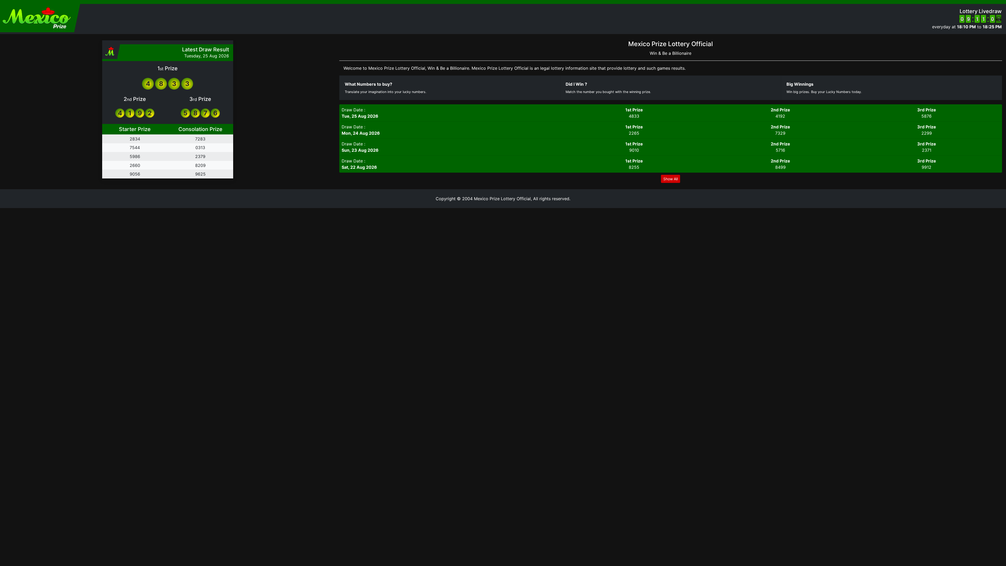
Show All (670, 179)
